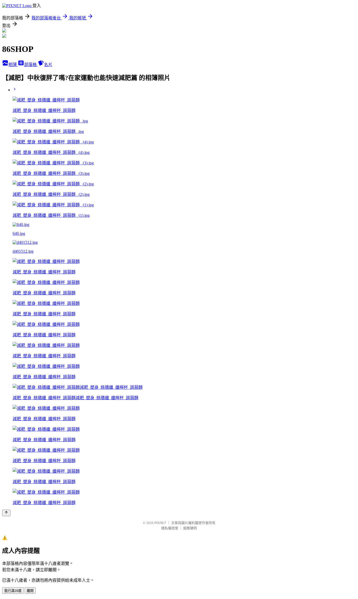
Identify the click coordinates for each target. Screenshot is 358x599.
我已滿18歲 (12, 591)
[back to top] (6, 513)
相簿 (13, 64)
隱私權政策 (169, 528)
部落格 (31, 64)
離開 (30, 591)
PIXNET (160, 523)
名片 (48, 64)
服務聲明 (190, 528)
